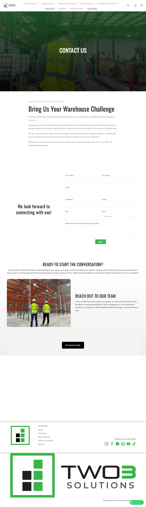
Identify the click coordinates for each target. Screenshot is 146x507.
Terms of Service (44, 437)
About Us (41, 444)
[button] (31, 3)
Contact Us (42, 433)
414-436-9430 (43, 426)
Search (40, 430)
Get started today (73, 345)
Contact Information (45, 441)
